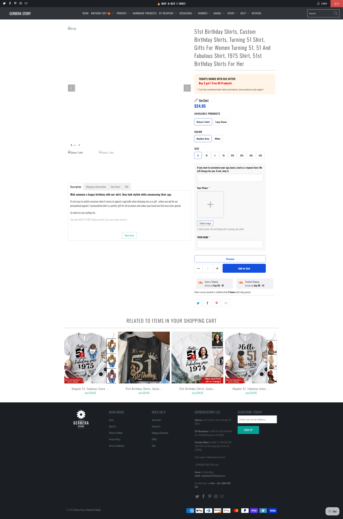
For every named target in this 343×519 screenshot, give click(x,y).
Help (243, 13)
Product (122, 13)
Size (196, 148)
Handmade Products (145, 13)
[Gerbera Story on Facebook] (9, 3)
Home (86, 13)
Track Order (156, 420)
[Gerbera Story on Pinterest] (15, 3)
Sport (231, 13)
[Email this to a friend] (226, 303)
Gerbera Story (79, 509)
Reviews (256, 13)
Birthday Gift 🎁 (101, 13)
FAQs (154, 445)
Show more (129, 235)
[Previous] (69, 363)
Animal (217, 13)
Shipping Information (160, 433)
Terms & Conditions (116, 445)
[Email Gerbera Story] (25, 3)
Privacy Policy (114, 439)
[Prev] (71, 88)
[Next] (187, 88)
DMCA (154, 439)
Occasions (186, 13)
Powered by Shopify (93, 509)
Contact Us (156, 426)
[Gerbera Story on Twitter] (4, 3)
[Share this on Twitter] (198, 303)
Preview (230, 259)
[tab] (76, 186)
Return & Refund (115, 433)
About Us (112, 426)
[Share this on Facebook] (207, 303)
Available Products (207, 113)
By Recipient (166, 13)
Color (198, 132)
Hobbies (203, 13)
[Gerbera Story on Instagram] (20, 3)
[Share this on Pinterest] (217, 303)
